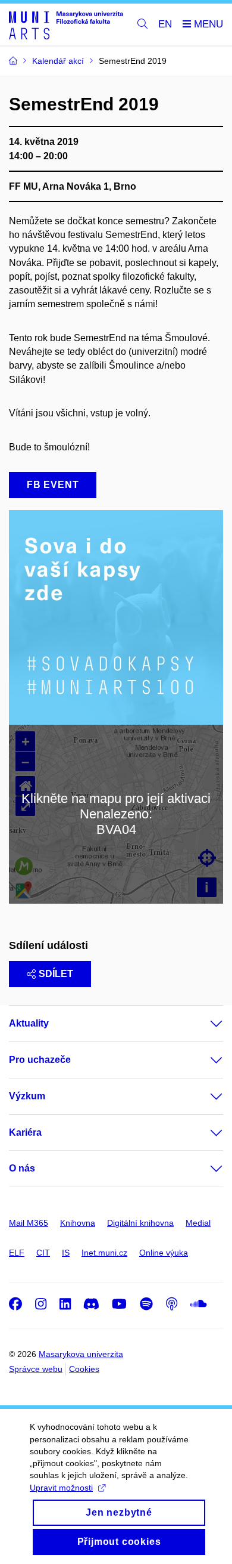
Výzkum (27, 1096)
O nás (22, 1168)
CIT (43, 1252)
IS (66, 1252)
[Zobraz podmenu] (204, 1023)
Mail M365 (28, 1223)
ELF (16, 1252)
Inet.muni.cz (104, 1252)
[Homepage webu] (66, 24)
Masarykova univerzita (81, 1354)
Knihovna (77, 1223)
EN (165, 24)
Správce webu (35, 1369)
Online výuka (163, 1252)
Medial (198, 1223)
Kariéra (25, 1132)
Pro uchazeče (40, 1060)
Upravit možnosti (61, 1487)
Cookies (84, 1369)
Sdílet (56, 974)
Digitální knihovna (140, 1223)
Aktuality (29, 1023)
